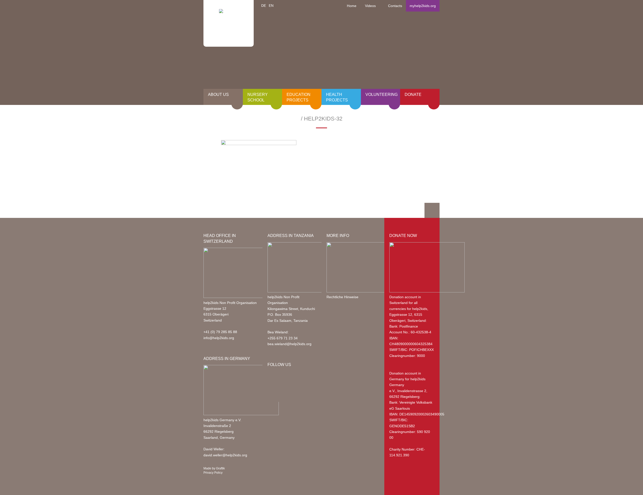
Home (351, 6)
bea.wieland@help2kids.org (289, 344)
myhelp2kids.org (423, 6)
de (263, 6)
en (271, 6)
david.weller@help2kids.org (225, 455)
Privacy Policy (213, 472)
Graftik (220, 468)
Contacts (395, 6)
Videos (370, 6)
